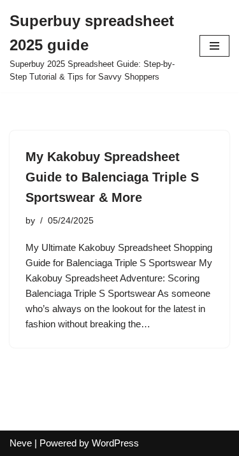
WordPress (115, 443)
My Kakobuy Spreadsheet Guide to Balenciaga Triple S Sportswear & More (112, 177)
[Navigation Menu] (214, 46)
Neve (21, 443)
